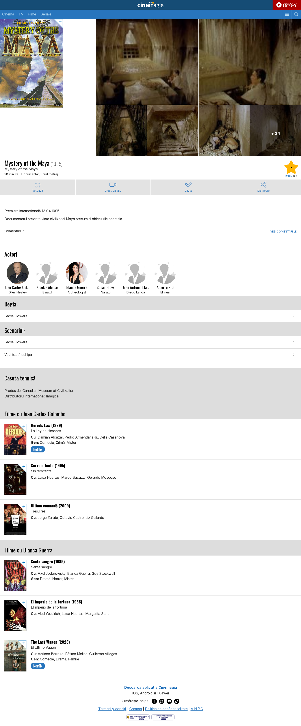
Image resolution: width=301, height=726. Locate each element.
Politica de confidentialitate (166, 709)
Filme (32, 14)
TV (21, 14)
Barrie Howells (15, 316)
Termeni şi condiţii (112, 709)
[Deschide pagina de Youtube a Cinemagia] (169, 701)
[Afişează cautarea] (296, 14)
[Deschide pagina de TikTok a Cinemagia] (176, 701)
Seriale (46, 14)
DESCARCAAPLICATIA (290, 5)
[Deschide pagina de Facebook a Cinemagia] (154, 701)
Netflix (37, 449)
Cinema (8, 14)
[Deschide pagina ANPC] (138, 717)
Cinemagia (150, 5)
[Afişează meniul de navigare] (287, 14)
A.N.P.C (197, 709)
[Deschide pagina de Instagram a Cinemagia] (161, 701)
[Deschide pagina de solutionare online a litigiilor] (163, 717)
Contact (135, 709)
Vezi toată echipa (18, 354)
